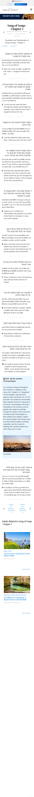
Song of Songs (20, 33)
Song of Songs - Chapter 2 (11, 509)
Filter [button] (4, 46)
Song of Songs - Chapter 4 (22, 509)
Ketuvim (10, 33)
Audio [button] (13, 46)
